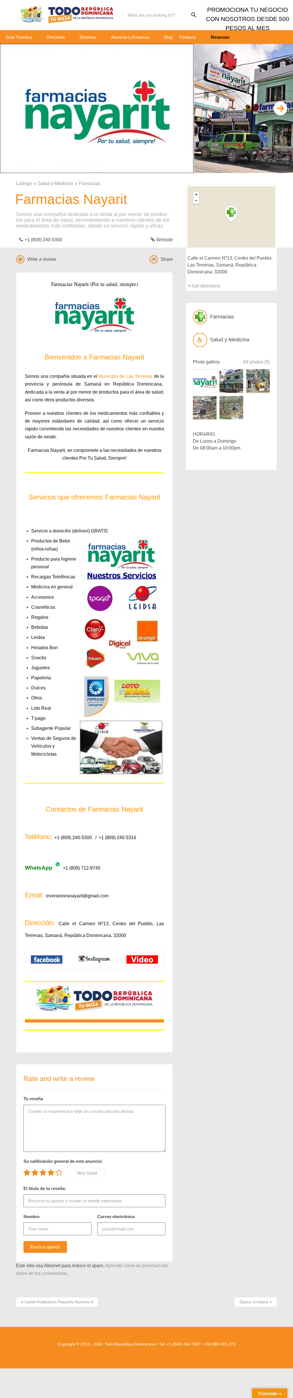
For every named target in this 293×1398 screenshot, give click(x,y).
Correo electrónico (116, 1216)
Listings (24, 183)
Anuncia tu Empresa (130, 37)
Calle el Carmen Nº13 (83, 923)
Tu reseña (33, 1098)
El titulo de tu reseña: (44, 1188)
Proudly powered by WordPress (130, 1351)
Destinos (88, 37)
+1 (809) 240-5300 (44, 239)
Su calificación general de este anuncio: (63, 1161)
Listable (159, 1351)
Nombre (31, 1216)
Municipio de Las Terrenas (125, 376)
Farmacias (89, 183)
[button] (234, 214)
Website (164, 239)
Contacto (187, 37)
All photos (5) (256, 361)
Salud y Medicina (55, 183)
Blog (168, 37)
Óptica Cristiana (253, 1302)
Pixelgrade (175, 1351)
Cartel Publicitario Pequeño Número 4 (59, 1302)
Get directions (206, 285)
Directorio (56, 37)
